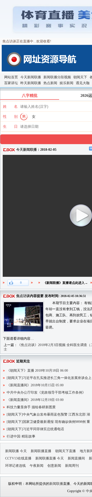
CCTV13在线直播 (18, 458)
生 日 (10, 127)
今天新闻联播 (30, 77)
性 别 (10, 117)
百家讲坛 (11, 83)
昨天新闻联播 (30, 83)
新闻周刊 (72, 465)
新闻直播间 (76, 458)
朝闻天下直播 (65, 451)
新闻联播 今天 (16, 451)
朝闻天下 (80, 77)
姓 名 (10, 107)
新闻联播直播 (41, 451)
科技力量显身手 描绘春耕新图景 (31, 407)
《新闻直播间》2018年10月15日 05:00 (35, 385)
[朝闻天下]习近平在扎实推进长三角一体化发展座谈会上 (49, 378)
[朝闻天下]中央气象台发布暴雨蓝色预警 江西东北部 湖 (48, 414)
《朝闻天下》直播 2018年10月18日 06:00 (37, 370)
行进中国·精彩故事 (21, 436)
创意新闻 (54, 465)
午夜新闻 (36, 465)
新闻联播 (56, 484)
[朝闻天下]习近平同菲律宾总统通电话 (35, 429)
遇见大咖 (83, 83)
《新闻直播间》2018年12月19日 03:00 (35, 400)
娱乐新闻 (66, 83)
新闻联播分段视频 (57, 77)
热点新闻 (50, 83)
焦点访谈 (23, 296)
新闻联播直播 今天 (49, 458)
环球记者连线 (15, 465)
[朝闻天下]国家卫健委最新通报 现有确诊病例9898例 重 (48, 422)
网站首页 (11, 77)
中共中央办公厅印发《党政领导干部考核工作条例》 (46, 392)
